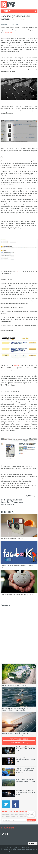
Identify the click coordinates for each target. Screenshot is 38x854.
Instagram (3, 504)
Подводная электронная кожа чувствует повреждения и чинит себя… (26, 770)
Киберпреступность (10, 500)
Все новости (16, 20)
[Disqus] (19, 630)
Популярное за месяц (19, 743)
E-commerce (14, 502)
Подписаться (31, 820)
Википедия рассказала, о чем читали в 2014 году (17, 594)
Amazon (18, 271)
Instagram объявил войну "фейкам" (12, 538)
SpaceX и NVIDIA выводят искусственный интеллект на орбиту (25, 792)
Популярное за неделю (19, 739)
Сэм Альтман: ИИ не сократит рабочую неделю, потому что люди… (26, 748)
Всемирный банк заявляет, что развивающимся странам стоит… (25, 759)
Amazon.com (9, 32)
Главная (25, 20)
